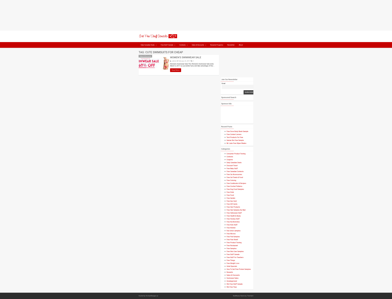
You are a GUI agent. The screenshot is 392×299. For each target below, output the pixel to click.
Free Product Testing (234, 243)
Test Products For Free (235, 137)
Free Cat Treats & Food (235, 177)
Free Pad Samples (233, 237)
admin (174, 61)
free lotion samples (234, 231)
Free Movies (231, 234)
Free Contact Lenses (234, 134)
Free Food (230, 195)
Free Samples (232, 248)
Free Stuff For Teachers (235, 257)
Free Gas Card (232, 201)
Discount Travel (232, 166)
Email (223, 83)
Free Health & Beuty (234, 216)
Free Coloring (231, 180)
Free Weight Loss (233, 263)
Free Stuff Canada (167, 45)
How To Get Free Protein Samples (239, 269)
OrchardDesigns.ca (152, 296)
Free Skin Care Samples (235, 251)
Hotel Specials (232, 266)
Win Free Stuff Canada (234, 284)
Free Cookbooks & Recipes (236, 183)
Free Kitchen (231, 228)
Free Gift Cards (232, 204)
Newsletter (231, 45)
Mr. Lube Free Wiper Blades (236, 143)
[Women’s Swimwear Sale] (154, 65)
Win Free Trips (232, 287)
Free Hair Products (233, 207)
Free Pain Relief (232, 240)
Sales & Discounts (198, 45)
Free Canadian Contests (235, 171)
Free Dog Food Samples (235, 189)
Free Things (231, 260)
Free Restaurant (232, 245)
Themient (250, 296)
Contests (182, 45)
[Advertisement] (196, 15)
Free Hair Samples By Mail (236, 210)
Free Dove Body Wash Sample (237, 131)
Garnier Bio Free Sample (235, 140)
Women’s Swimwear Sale (185, 57)
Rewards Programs (216, 45)
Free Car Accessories (234, 174)
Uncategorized (232, 281)
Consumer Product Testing (236, 154)
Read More (176, 70)
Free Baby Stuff (232, 168)
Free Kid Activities (233, 222)
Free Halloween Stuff (234, 213)
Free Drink (230, 192)
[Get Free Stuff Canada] (158, 38)
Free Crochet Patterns (234, 186)
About (241, 45)
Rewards (230, 272)
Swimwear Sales (232, 278)
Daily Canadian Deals (148, 45)
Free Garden (231, 198)
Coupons (230, 160)
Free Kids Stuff (232, 225)
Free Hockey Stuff (233, 219)
